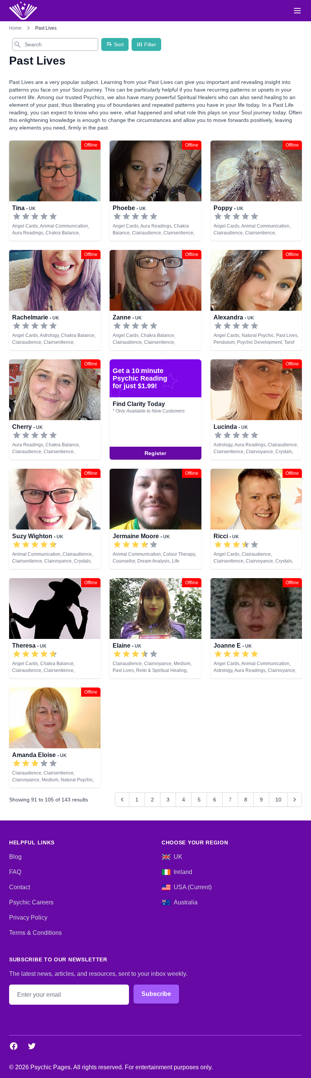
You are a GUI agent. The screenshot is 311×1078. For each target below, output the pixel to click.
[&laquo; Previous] (122, 799)
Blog (15, 857)
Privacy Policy (28, 917)
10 (278, 800)
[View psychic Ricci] (256, 519)
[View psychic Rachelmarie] (55, 300)
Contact (19, 887)
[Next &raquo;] (294, 799)
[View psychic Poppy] (256, 191)
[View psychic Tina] (55, 191)
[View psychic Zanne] (155, 300)
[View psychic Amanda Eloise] (55, 738)
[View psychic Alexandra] (256, 300)
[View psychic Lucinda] (155, 409)
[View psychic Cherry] (55, 409)
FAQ (15, 872)
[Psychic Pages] (23, 11)
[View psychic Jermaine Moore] (155, 519)
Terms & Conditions (35, 932)
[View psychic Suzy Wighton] (55, 519)
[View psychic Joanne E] (256, 628)
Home (15, 28)
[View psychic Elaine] (155, 628)
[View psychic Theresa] (55, 628)
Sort (119, 44)
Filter (150, 44)
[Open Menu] (297, 10)
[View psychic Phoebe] (155, 191)
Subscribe (156, 994)
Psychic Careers (31, 902)
